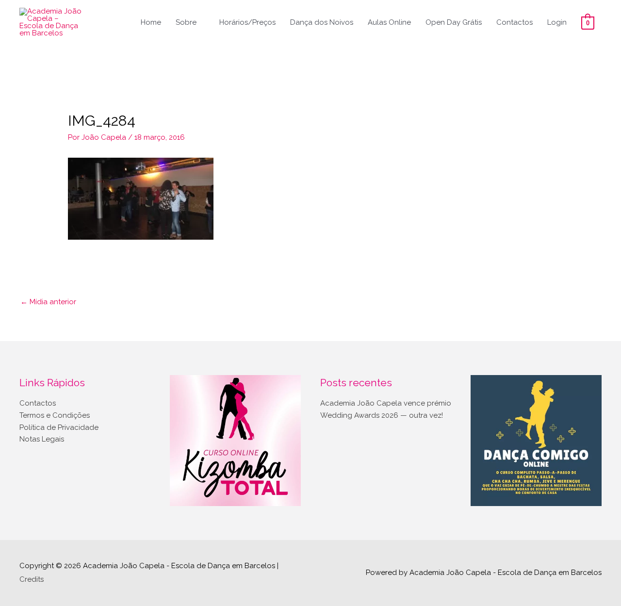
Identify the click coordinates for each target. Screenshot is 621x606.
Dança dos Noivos (321, 22)
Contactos (514, 22)
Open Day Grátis (453, 22)
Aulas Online (389, 22)
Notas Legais (41, 439)
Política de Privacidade (58, 427)
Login (557, 22)
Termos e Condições (54, 415)
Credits (31, 579)
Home (151, 22)
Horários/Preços (247, 22)
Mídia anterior (48, 301)
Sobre (186, 22)
